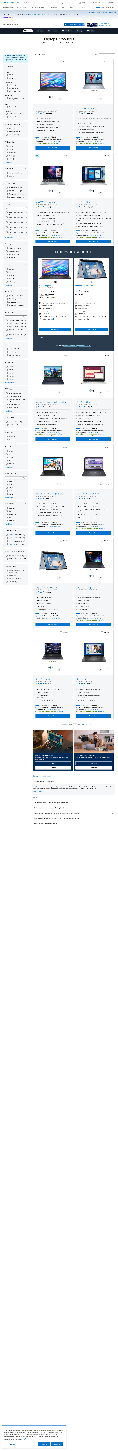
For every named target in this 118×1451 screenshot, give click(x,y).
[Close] (63, 1427)
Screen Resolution (11, 473)
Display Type (9, 447)
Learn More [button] (49, 141)
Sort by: (96, 54)
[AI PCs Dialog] (16, 128)
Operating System (10, 244)
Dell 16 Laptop (83, 679)
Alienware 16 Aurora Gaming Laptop (52, 402)
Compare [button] (65, 62)
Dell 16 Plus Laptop (85, 108)
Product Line (9, 66)
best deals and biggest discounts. (77, 346)
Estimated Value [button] (43, 294)
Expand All (36, 776)
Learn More (53, 763)
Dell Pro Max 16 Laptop (87, 493)
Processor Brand (10, 183)
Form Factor (9, 169)
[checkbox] (9, 75)
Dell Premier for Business (108, 7)
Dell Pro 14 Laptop (85, 402)
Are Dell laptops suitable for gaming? (46, 824)
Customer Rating (10, 530)
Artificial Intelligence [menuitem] (8, 7)
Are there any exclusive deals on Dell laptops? (49, 808)
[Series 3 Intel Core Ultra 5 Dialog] (26, 232)
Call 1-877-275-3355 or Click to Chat (103, 12)
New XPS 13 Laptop (45, 202)
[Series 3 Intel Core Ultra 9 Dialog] (26, 222)
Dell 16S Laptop (83, 587)
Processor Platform (11, 566)
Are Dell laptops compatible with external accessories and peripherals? (57, 813)
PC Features (9, 389)
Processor (8, 204)
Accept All (57, 1444)
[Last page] (90, 724)
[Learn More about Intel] (92, 24)
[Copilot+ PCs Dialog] (20, 134)
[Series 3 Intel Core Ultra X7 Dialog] (26, 217)
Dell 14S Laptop (43, 679)
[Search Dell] (61, 2)
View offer (59, 143)
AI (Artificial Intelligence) (13, 124)
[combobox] (42, 2)
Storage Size (9, 362)
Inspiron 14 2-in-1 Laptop (85, 286)
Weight (7, 344)
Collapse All (47, 776)
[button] (83, 2)
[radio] (50, 97)
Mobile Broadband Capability (14, 551)
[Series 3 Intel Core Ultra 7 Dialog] (26, 227)
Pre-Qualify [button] (57, 141)
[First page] (56, 724)
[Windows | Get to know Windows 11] (74, 24)
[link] (93, 2)
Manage (12, 1444)
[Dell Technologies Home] (11, 2)
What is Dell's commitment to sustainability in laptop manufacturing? (56, 818)
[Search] (24, 209)
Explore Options (52, 147)
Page (70, 724)
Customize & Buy (55, 329)
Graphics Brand (10, 291)
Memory (7, 265)
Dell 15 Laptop (42, 108)
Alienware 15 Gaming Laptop (49, 493)
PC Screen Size (10, 142)
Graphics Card (9, 312)
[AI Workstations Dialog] (22, 131)
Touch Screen (9, 417)
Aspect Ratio (9, 432)
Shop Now (53, 767)
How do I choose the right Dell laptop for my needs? (51, 803)
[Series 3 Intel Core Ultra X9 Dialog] (26, 212)
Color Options (9, 504)
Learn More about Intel (104, 25)
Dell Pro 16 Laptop (85, 202)
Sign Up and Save (6, 17)
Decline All (44, 1444)
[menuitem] (23, 7)
